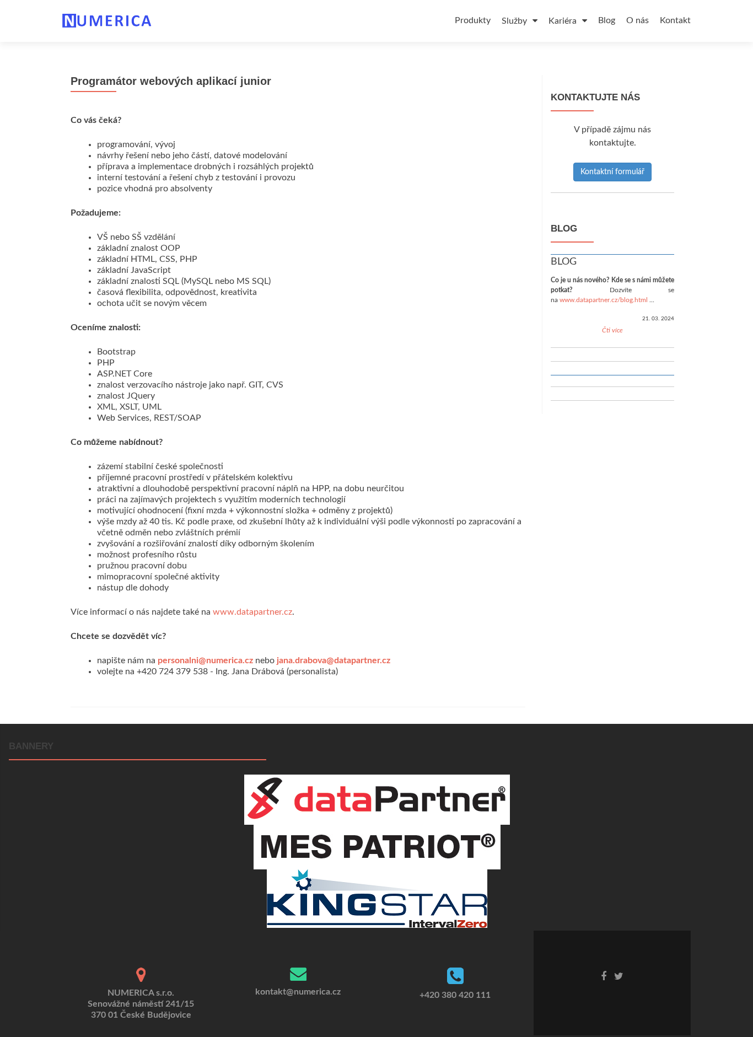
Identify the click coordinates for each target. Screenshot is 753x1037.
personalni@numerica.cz (205, 660)
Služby (515, 21)
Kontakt (675, 20)
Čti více (612, 330)
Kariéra (563, 21)
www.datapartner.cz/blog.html (604, 300)
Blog (606, 20)
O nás (637, 20)
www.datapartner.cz (252, 612)
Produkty (473, 20)
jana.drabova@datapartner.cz (333, 660)
